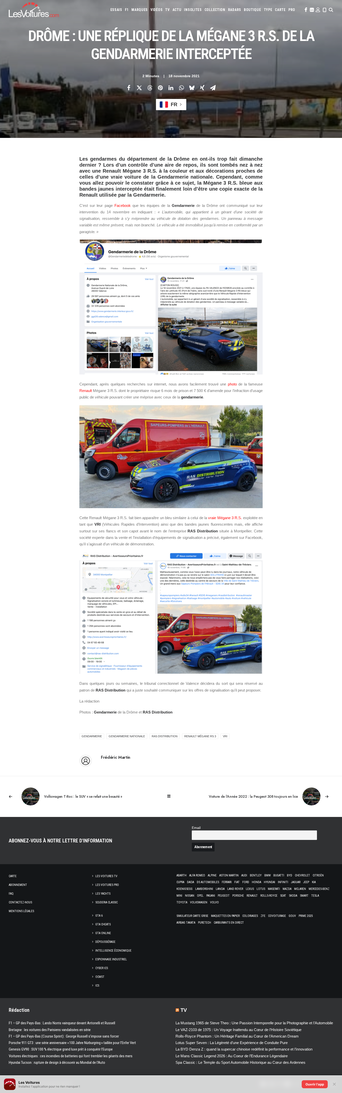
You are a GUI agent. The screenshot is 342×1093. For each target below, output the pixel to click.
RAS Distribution (165, 736)
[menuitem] (116, 9)
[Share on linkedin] (171, 88)
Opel (200, 895)
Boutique (252, 10)
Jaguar (295, 882)
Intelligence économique (113, 950)
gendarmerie (92, 736)
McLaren (300, 889)
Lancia (220, 889)
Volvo (214, 902)
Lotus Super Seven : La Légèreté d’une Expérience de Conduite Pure (232, 1043)
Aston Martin (229, 875)
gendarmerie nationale (127, 736)
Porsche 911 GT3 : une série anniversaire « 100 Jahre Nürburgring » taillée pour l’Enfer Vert (72, 1043)
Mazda (287, 889)
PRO (291, 10)
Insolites (193, 10)
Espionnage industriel (111, 959)
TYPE (268, 10)
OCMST (99, 977)
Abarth (182, 875)
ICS (97, 985)
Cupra (180, 882)
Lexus (250, 889)
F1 (127, 10)
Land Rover (235, 889)
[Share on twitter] (139, 88)
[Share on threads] (150, 88)
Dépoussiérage (105, 942)
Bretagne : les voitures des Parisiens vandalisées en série (50, 1030)
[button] (305, 9)
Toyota (182, 902)
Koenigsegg (185, 889)
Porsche (238, 895)
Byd (289, 875)
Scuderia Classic (106, 902)
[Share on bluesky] (192, 88)
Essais (116, 10)
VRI (225, 736)
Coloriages (250, 916)
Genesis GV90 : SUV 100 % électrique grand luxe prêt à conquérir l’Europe (61, 1049)
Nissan (189, 895)
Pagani (210, 895)
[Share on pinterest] (160, 88)
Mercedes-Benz (319, 889)
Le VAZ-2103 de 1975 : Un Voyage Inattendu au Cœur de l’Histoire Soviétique (238, 1030)
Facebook (122, 205)
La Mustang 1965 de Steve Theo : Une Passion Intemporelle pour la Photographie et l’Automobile (254, 1023)
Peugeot (224, 895)
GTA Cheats (103, 924)
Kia (314, 882)
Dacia (190, 882)
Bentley (256, 875)
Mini (179, 895)
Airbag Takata (186, 922)
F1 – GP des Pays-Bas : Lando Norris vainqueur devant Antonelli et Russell (62, 1023)
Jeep (306, 882)
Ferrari (227, 882)
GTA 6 (99, 915)
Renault (85, 390)
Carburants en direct (229, 922)
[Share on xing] (202, 88)
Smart (304, 895)
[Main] (171, 796)
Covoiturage (277, 916)
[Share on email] (213, 88)
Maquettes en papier (225, 916)
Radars (234, 10)
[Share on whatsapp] (181, 88)
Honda (256, 882)
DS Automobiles (208, 882)
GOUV (292, 916)
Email (196, 828)
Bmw (267, 875)
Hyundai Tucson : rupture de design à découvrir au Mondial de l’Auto (57, 1062)
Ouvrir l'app (314, 1084)
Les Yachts (102, 893)
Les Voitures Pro (107, 885)
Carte (13, 876)
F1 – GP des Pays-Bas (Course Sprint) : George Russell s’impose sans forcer (64, 1036)
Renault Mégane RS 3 (200, 736)
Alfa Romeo (197, 875)
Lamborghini (204, 889)
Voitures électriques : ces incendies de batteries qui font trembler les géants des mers (70, 1056)
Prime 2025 (306, 916)
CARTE (280, 10)
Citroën (318, 875)
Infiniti (283, 882)
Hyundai (269, 882)
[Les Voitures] (34, 9)
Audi (244, 875)
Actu (177, 10)
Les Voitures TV (106, 876)
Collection (215, 10)
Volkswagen (198, 902)
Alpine (212, 875)
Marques (139, 10)
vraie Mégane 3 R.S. (225, 518)
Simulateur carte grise (192, 916)
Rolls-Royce (268, 895)
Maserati (274, 889)
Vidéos (156, 10)
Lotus (261, 889)
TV (167, 10)
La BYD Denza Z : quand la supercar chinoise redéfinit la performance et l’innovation (244, 1049)
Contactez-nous (20, 902)
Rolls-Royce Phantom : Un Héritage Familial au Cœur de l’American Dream (237, 1036)
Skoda (293, 895)
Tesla (315, 895)
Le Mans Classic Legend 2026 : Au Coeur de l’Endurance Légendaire (232, 1056)
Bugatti (278, 875)
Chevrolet (302, 875)
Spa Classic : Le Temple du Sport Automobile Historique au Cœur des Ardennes (240, 1062)
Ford (245, 882)
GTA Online (103, 933)
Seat (283, 895)
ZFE (263, 916)
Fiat (237, 882)
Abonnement (18, 885)
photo (232, 384)
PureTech (204, 922)
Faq (11, 893)
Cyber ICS (101, 968)
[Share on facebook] (129, 88)
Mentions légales (21, 911)
